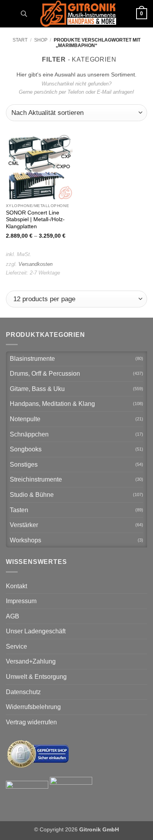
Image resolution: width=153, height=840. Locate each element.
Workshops (25, 540)
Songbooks (26, 449)
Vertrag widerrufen (31, 722)
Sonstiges (24, 464)
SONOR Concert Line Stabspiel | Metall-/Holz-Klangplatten (35, 219)
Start (20, 40)
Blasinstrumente (32, 358)
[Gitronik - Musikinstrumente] (78, 13)
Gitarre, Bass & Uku (37, 388)
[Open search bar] (24, 13)
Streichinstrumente (36, 479)
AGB (12, 616)
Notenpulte (25, 419)
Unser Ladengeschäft (36, 631)
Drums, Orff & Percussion (45, 373)
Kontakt (16, 586)
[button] (10, 13)
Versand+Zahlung (31, 661)
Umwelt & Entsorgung (36, 676)
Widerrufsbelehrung (33, 707)
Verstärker (24, 525)
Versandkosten (35, 264)
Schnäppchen (29, 434)
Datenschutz (23, 692)
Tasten (19, 510)
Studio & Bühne (32, 494)
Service (16, 646)
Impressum (21, 601)
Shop (40, 40)
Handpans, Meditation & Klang (52, 403)
